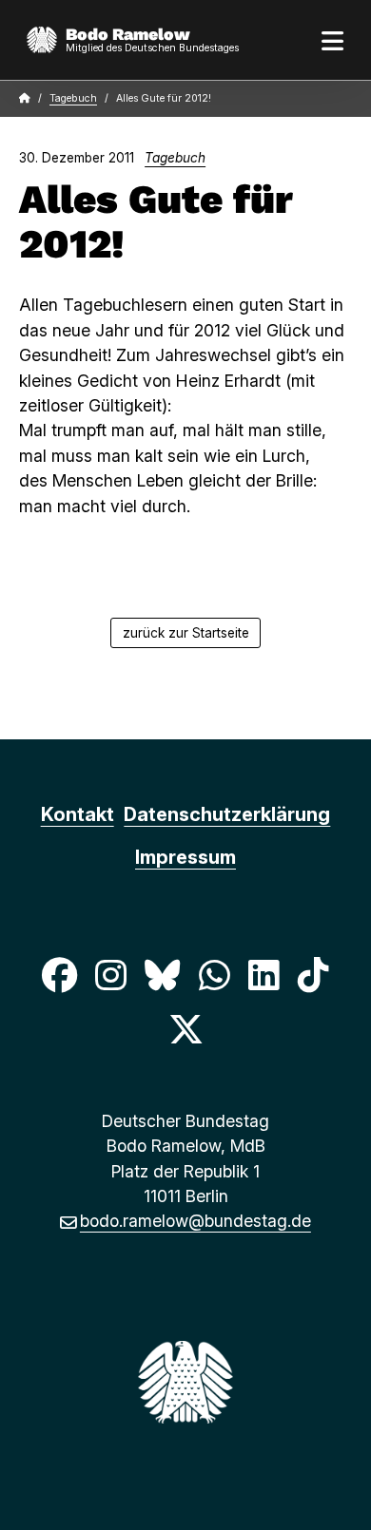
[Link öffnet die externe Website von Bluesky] (162, 975)
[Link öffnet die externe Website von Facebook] (59, 975)
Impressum (185, 857)
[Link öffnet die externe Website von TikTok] (313, 975)
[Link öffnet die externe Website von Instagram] (111, 975)
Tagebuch (73, 98)
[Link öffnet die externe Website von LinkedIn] (263, 975)
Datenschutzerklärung (227, 814)
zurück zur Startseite (186, 633)
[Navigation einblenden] (333, 40)
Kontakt (77, 814)
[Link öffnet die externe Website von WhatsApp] (214, 975)
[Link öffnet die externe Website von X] (185, 1029)
